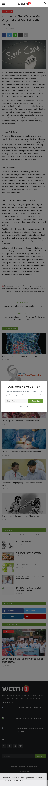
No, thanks (24, 406)
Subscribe (36, 401)
